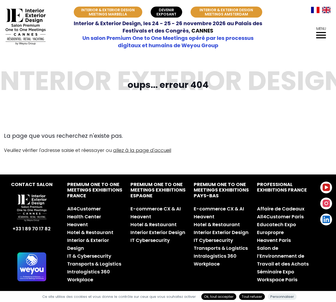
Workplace (80, 279)
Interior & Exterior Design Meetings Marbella (108, 12)
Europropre (270, 232)
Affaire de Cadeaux (280, 208)
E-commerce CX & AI (155, 208)
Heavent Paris (274, 240)
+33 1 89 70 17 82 (32, 228)
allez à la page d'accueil (142, 150)
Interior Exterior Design (157, 232)
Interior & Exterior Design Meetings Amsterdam (226, 12)
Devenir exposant (166, 12)
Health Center (84, 216)
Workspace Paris (277, 279)
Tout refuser (252, 296)
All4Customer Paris (280, 216)
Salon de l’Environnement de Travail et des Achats (283, 256)
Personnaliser (282, 296)
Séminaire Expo (275, 271)
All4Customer (84, 208)
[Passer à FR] (315, 10)
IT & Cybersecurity (89, 256)
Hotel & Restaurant (90, 232)
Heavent (77, 224)
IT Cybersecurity (150, 240)
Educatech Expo (276, 224)
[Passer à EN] (326, 10)
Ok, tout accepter (219, 296)
